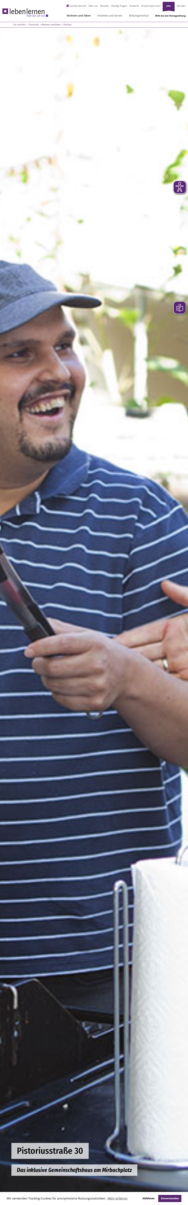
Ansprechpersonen (151, 5)
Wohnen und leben (51, 24)
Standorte (134, 5)
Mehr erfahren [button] (117, 1198)
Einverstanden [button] (170, 1198)
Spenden (181, 5)
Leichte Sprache (78, 5)
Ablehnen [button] (148, 1198)
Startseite (34, 24)
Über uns (93, 5)
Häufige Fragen (119, 5)
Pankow (67, 24)
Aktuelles (104, 5)
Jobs (168, 5)
